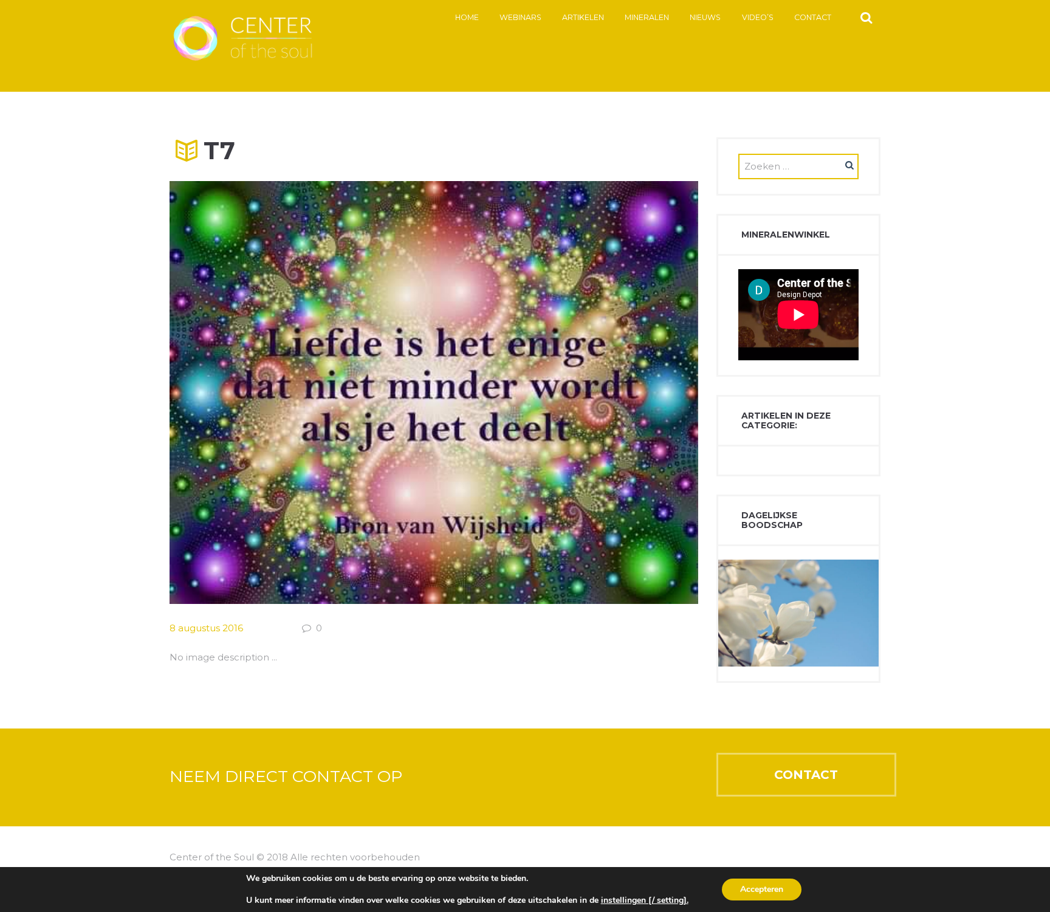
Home (467, 17)
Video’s (758, 17)
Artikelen (583, 17)
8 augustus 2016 (206, 628)
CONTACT (806, 774)
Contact (812, 17)
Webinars (520, 17)
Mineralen (647, 17)
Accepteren (761, 889)
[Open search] (866, 17)
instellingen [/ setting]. (644, 900)
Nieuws (705, 17)
